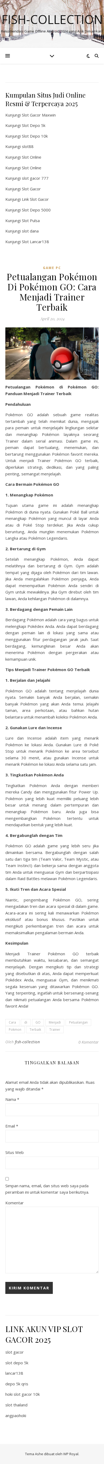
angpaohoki (15, 1415)
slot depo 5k (16, 1362)
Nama (12, 1099)
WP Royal (70, 1453)
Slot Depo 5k (33, 125)
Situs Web (14, 1152)
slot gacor (14, 1352)
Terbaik (35, 1029)
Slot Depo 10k (35, 136)
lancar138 (14, 1373)
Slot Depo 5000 (36, 209)
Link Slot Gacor (35, 199)
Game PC (52, 268)
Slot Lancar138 (35, 241)
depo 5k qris (16, 1383)
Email (11, 1126)
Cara (12, 1022)
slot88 (28, 146)
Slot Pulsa (31, 220)
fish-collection (27, 1041)
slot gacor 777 (35, 178)
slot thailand (16, 1404)
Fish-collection (52, 19)
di (25, 1022)
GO (38, 1022)
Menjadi (55, 1022)
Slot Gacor (31, 188)
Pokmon (15, 1029)
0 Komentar (88, 1042)
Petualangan (78, 1022)
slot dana (30, 231)
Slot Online (31, 157)
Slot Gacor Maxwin (39, 115)
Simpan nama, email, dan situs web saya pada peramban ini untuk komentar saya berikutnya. (47, 1189)
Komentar (14, 1202)
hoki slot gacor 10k (22, 1394)
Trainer (54, 1029)
